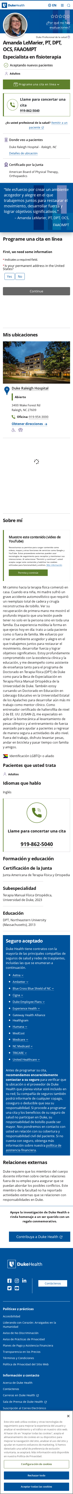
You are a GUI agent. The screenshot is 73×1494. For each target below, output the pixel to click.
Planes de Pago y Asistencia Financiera (28, 1345)
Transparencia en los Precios (21, 1352)
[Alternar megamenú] (62, 5)
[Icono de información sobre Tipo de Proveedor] (68, 37)
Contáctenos (53, 1283)
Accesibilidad (11, 1316)
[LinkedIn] (25, 1281)
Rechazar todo (36, 1475)
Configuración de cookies (36, 1464)
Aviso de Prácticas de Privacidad (24, 1339)
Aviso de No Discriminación (21, 1333)
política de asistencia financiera (33, 1147)
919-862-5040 (37, 844)
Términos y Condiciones (18, 1358)
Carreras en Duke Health (19, 1395)
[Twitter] (10, 1289)
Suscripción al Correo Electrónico (24, 1408)
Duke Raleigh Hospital (30, 388)
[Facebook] (10, 1281)
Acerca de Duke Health (18, 1383)
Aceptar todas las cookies (36, 1486)
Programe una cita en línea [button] (38, 84)
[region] (36, 1452)
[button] (52, 5)
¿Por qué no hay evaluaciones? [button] (58, 25)
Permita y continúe (28, 572)
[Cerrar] (68, 1416)
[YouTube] (18, 1289)
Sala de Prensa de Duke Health (23, 1402)
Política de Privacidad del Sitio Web (26, 1364)
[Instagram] (18, 1281)
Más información (54, 565)
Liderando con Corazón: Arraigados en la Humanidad (29, 1325)
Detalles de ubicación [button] (23, 153)
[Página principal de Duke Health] (9, 5)
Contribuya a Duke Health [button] (37, 1236)
